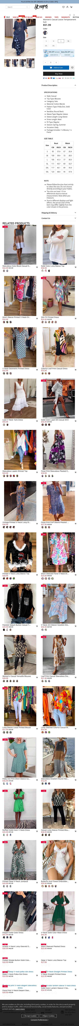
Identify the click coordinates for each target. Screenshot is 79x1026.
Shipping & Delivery (49, 213)
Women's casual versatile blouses (16, 676)
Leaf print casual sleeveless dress (55, 676)
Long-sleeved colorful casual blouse (55, 727)
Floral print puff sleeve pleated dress (55, 522)
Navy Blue (45, 33)
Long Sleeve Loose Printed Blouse (16, 727)
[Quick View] (36, 267)
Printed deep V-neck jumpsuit (15, 881)
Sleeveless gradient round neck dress (55, 779)
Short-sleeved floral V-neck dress (55, 573)
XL (68, 41)
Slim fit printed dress (50, 317)
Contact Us (46, 218)
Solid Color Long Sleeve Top (52, 266)
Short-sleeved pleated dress (53, 984)
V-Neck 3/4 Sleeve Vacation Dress (55, 625)
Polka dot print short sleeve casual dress (16, 779)
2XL (46, 46)
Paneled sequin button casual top (16, 625)
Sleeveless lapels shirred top (14, 471)
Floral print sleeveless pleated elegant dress (55, 471)
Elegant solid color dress (12, 932)
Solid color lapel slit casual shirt (55, 420)
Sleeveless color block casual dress (16, 266)
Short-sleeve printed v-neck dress (16, 317)
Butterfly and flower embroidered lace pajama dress (55, 881)
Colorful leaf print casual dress (54, 368)
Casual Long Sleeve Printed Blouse (55, 830)
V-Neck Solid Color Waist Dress (54, 932)
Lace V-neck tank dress (12, 420)
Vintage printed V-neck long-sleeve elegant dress (16, 522)
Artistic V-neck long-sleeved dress (16, 984)
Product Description (49, 85)
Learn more (20, 1009)
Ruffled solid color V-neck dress (16, 830)
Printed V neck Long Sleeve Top (15, 573)
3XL (53, 46)
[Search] (27, 7)
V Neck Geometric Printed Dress (15, 368)
